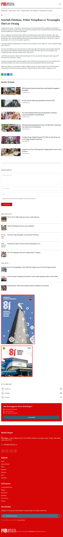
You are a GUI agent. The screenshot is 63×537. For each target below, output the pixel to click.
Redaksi (3, 490)
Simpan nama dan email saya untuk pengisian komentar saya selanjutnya (19, 198)
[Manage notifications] (3, 530)
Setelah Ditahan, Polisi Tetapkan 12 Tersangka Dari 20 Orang (30, 21)
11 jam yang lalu (26, 92)
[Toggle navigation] (60, 4)
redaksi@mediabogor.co (10, 444)
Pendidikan (4, 477)
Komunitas (3, 472)
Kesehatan (3, 469)
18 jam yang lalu (26, 116)
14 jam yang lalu (26, 102)
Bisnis (2, 475)
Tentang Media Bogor (6, 487)
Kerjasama (3, 495)
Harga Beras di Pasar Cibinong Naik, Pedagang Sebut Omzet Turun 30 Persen (42, 150)
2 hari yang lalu (26, 141)
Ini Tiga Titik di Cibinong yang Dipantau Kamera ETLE (38, 100)
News (2, 466)
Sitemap (3, 501)
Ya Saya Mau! (31, 417)
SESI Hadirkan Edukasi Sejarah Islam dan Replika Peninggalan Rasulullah (40, 89)
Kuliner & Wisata (5, 464)
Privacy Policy (4, 498)
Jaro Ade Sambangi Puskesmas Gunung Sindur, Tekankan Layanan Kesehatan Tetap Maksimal (39, 114)
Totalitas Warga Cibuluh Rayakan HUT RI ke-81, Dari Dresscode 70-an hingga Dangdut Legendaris (41, 138)
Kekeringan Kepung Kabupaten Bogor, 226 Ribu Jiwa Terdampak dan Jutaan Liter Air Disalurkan (41, 126)
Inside (2, 461)
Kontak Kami (4, 492)
